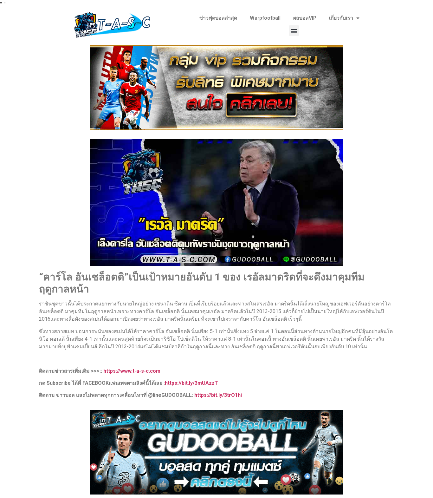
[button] (294, 30)
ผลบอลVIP (304, 18)
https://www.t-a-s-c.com (131, 371)
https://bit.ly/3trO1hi (218, 395)
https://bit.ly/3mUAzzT (191, 383)
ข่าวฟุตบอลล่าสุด (218, 18)
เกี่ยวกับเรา (341, 18)
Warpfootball (265, 18)
